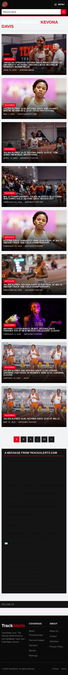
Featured (10, 105)
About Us (54, 630)
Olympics (33, 645)
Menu (61, 4)
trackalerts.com (27, 114)
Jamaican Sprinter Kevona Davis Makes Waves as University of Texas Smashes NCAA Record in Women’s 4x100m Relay (32, 64)
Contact (53, 636)
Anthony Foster (29, 158)
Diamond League (36, 640)
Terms (63, 668)
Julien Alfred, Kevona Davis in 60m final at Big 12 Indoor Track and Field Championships (32, 286)
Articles (9, 59)
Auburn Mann (27, 70)
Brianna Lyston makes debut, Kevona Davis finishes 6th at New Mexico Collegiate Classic (31, 330)
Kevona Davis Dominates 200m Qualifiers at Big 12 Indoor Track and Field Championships (32, 242)
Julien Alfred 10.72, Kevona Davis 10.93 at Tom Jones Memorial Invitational (30, 154)
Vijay (26, 378)
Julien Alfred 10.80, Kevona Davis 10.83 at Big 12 (31, 419)
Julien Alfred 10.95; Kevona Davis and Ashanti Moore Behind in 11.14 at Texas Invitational (30, 109)
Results (32, 650)
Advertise (54, 641)
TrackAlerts (13, 668)
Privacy (55, 668)
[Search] (63, 11)
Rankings (33, 655)
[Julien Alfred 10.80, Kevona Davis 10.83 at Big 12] (34, 406)
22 (44, 439)
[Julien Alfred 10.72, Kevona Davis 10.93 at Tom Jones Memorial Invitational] (34, 142)
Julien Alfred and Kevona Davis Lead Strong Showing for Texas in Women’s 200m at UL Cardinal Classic (33, 372)
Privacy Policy (56, 646)
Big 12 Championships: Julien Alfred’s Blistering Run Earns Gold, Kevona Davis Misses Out (32, 198)
